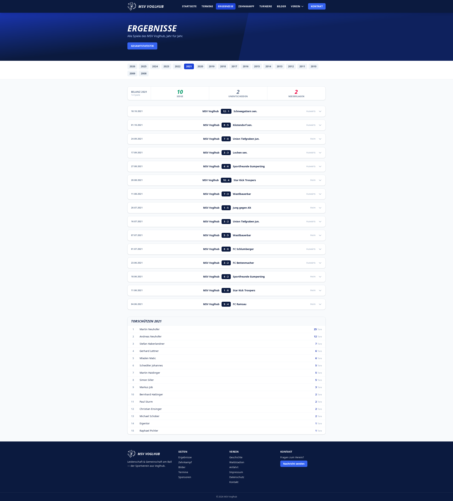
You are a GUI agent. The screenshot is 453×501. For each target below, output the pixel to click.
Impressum (236, 472)
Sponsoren (184, 477)
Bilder (281, 6)
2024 (155, 66)
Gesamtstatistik (142, 46)
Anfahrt (233, 467)
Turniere (265, 6)
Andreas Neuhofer (151, 336)
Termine (207, 6)
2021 (189, 66)
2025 (144, 66)
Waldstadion (236, 462)
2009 (132, 73)
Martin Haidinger (150, 372)
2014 (268, 66)
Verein (295, 6)
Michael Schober (149, 416)
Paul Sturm (146, 401)
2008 (144, 73)
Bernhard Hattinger (151, 394)
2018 (223, 66)
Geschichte (235, 457)
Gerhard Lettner (149, 351)
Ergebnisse (226, 6)
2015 (257, 66)
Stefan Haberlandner (152, 343)
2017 (234, 66)
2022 (177, 66)
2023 (166, 66)
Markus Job (146, 387)
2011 (302, 66)
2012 (291, 66)
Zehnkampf (246, 6)
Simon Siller (147, 380)
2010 (313, 66)
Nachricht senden (294, 463)
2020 (200, 66)
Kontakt (317, 6)
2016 (245, 66)
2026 (132, 66)
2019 (211, 66)
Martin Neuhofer (150, 329)
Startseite (189, 6)
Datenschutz (236, 477)
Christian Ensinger (151, 409)
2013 (279, 66)
